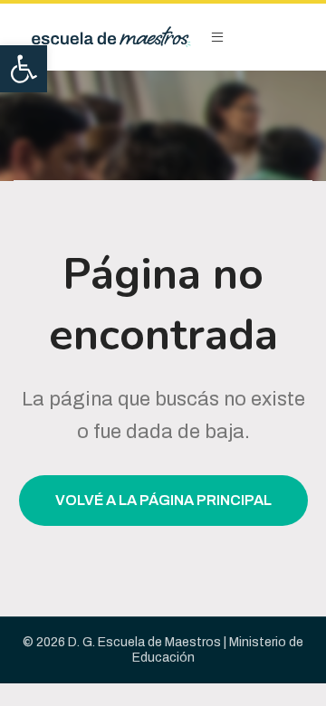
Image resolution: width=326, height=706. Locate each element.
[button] (23, 68)
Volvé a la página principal (163, 500)
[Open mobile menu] (217, 37)
